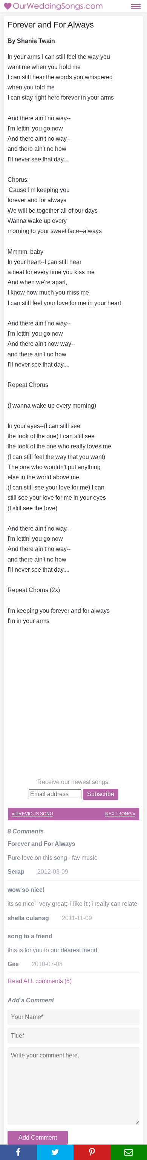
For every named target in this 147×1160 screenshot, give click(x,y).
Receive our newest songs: (73, 782)
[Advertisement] (73, 703)
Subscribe (100, 794)
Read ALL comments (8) (40, 981)
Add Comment (37, 1137)
